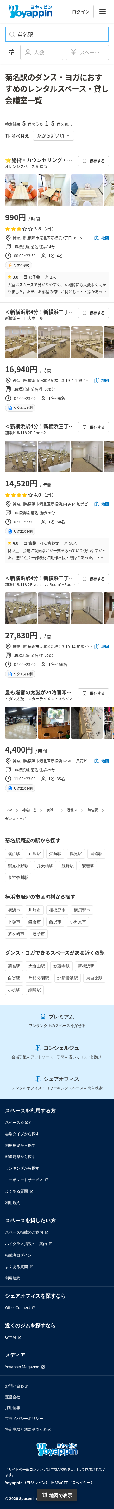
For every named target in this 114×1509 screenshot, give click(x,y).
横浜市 (51, 809)
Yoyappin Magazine (22, 1367)
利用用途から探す (20, 1145)
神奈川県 (29, 809)
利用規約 (12, 1202)
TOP (8, 809)
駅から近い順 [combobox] (50, 135)
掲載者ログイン (18, 1255)
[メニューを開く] (102, 11)
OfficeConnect (17, 1307)
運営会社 (12, 1396)
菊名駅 (92, 809)
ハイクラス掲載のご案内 (26, 1243)
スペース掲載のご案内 (24, 1232)
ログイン (81, 11)
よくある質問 (16, 1191)
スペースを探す (18, 1122)
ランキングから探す (22, 1168)
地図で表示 (60, 1495)
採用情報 (12, 1407)
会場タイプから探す (22, 1134)
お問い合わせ (16, 1386)
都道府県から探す (20, 1156)
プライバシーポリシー (24, 1418)
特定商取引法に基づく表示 (28, 1429)
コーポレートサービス (24, 1179)
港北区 (72, 809)
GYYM (10, 1337)
